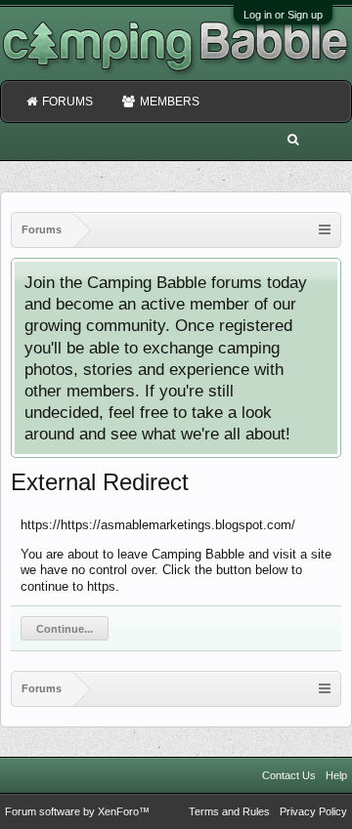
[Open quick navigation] (324, 230)
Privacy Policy (313, 811)
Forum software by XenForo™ (77, 811)
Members (169, 101)
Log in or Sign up (283, 15)
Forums (67, 101)
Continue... (64, 629)
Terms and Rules (229, 811)
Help (336, 775)
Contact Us (289, 775)
